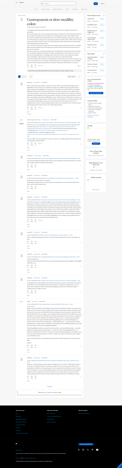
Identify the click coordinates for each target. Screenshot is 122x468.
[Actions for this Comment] (81, 108)
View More (49, 386)
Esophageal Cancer (92, 24)
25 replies (29, 114)
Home (36, 9)
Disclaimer (18, 427)
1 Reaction (40, 107)
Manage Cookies (32, 458)
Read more (96, 143)
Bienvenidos (96, 189)
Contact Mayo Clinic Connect (22, 433)
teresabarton (36, 27)
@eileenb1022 (37, 82)
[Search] (42, 3)
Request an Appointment (86, 444)
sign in (44, 392)
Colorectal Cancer (92, 70)
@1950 (73, 126)
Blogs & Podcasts (57, 9)
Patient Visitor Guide (51, 422)
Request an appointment (96, 93)
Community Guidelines (20, 424)
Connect (21, 2)
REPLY (28, 111)
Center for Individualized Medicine (54, 416)
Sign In (102, 3)
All (103, 15)
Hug (35, 66)
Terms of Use (18, 458)
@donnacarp (39, 128)
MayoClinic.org (19, 450)
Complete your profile (96, 170)
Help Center (84, 9)
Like (28, 66)
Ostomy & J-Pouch (92, 64)
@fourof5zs (34, 301)
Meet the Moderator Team (21, 419)
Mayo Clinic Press (50, 419)
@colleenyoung (46, 119)
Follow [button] (102, 19)
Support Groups (45, 9)
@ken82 (58, 126)
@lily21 (37, 126)
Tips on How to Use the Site (96, 155)
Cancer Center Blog (51, 413)
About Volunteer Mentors (21, 422)
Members (75, 9)
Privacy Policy (26, 458)
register (50, 392)
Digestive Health (21, 15)
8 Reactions (40, 65)
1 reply (28, 150)
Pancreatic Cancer (92, 44)
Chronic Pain (90, 18)
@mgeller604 (52, 126)
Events (67, 9)
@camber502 (37, 232)
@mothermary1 (48, 128)
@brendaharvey (44, 126)
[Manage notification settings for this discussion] (78, 66)
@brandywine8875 (66, 126)
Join (96, 3)
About (17, 413)
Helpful (31, 66)
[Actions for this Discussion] (81, 66)
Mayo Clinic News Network (84, 413)
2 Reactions (40, 220)
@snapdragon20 (31, 128)
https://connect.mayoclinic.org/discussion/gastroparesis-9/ (52, 130)
